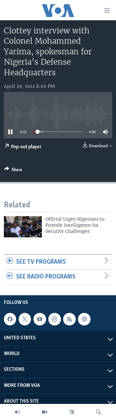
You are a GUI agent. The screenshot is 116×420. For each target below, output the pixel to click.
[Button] (13, 171)
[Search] (98, 412)
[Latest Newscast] (17, 412)
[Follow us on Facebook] (10, 319)
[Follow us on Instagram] (54, 319)
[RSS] (69, 319)
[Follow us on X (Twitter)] (25, 319)
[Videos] (44, 412)
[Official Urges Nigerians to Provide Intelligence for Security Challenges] (23, 226)
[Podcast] (84, 319)
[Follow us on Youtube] (40, 319)
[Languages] (71, 412)
